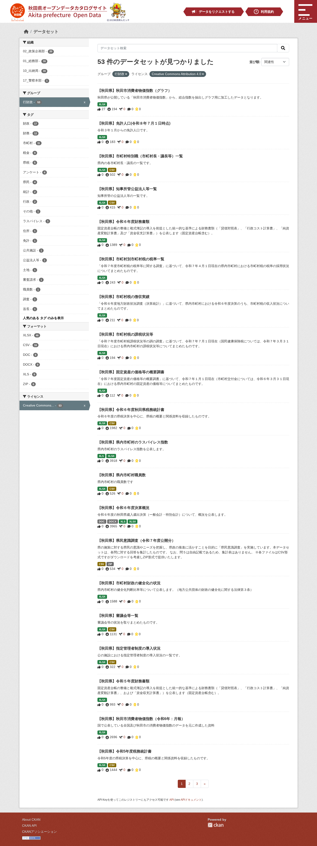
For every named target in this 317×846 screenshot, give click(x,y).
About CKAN (31, 819)
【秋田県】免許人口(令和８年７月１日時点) (133, 123)
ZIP (110, 564)
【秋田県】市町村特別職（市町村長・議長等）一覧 (140, 156)
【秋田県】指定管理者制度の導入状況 (129, 648)
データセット (45, 31)
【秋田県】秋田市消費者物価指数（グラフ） (134, 91)
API (171, 799)
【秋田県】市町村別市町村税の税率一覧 (130, 259)
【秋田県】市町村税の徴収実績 (123, 297)
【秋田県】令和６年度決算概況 (123, 508)
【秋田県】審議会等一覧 (117, 616)
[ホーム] (26, 31)
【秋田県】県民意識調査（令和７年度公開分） (136, 540)
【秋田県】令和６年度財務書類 (123, 222)
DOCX (112, 521)
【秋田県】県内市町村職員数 (121, 475)
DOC (102, 521)
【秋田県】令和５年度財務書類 (123, 681)
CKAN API (29, 825)
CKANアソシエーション (39, 831)
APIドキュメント (191, 799)
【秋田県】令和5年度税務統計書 (124, 751)
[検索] (283, 48)
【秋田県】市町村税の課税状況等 (125, 334)
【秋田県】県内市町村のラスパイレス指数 (132, 442)
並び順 (254, 62)
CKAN (215, 825)
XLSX (102, 104)
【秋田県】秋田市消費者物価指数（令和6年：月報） (141, 719)
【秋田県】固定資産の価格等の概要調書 (130, 372)
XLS (101, 456)
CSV (112, 170)
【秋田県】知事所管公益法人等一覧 (127, 189)
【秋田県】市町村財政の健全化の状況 (129, 583)
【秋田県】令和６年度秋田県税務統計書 (130, 410)
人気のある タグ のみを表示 (43, 318)
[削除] (126, 74)
